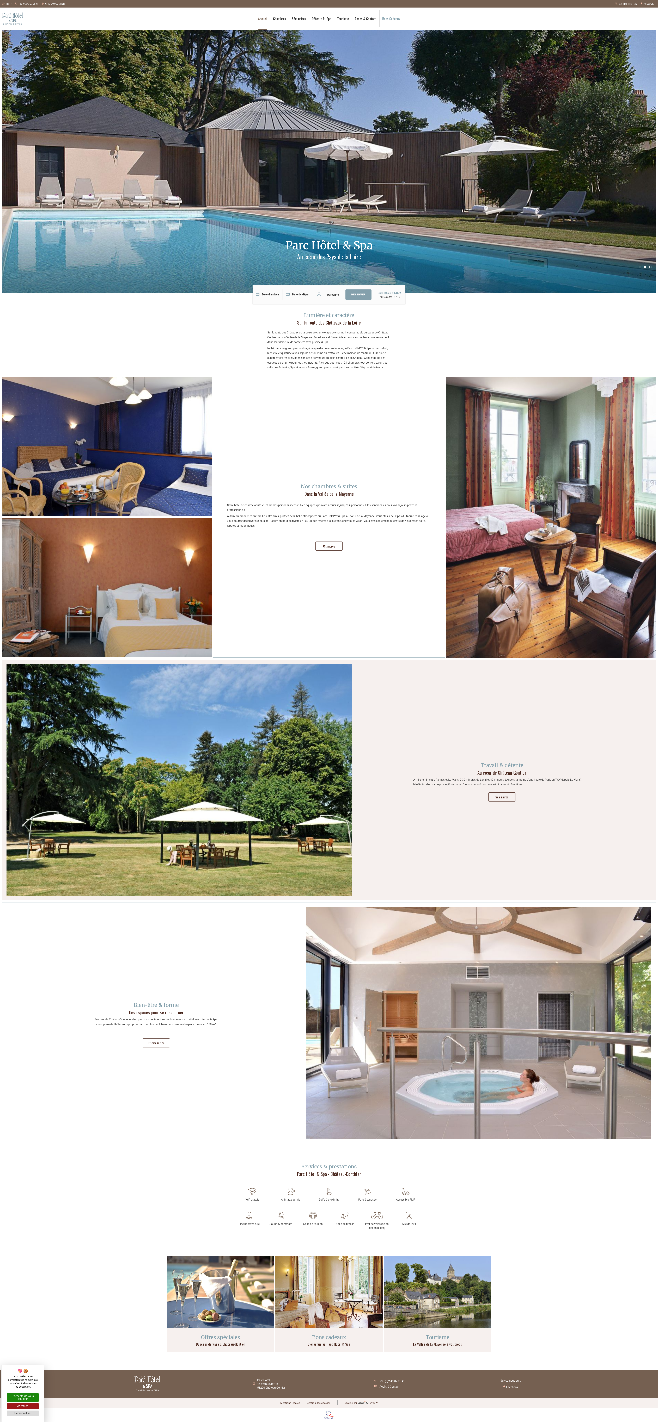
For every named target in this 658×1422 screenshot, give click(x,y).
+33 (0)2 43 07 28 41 (392, 1381)
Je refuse (22, 1406)
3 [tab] (650, 267)
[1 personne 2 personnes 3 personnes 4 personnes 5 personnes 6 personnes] (329, 294)
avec (361, 1402)
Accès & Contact (389, 1386)
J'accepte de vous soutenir (23, 1397)
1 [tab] (640, 267)
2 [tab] (645, 267)
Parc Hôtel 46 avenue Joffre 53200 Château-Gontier (271, 1383)
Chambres (329, 546)
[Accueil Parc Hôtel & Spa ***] (12, 19)
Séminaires (501, 796)
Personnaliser (22, 1413)
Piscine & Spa (156, 1042)
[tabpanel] (329, 161)
